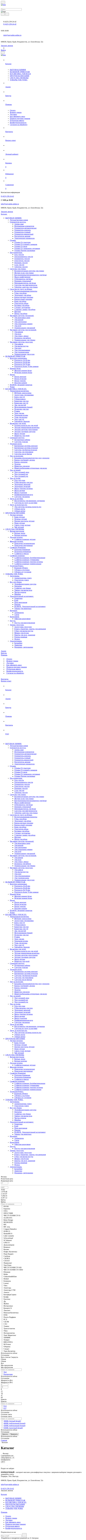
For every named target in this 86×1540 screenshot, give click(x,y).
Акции (3, 651)
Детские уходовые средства (24, 431)
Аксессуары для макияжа (24, 395)
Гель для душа (19, 480)
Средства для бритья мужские (25, 450)
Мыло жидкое (19, 490)
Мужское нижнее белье (23, 373)
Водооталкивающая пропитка (25, 291)
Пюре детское (19, 523)
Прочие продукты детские (24, 521)
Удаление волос (16, 444)
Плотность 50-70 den (22, 364)
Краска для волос (21, 462)
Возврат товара (16, 112)
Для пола (17, 334)
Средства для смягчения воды (25, 285)
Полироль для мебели (22, 338)
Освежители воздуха (18, 222)
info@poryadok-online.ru (12, 35)
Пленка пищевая (20, 637)
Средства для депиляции (23, 452)
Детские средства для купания (26, 429)
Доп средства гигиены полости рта (27, 507)
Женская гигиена (16, 541)
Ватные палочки (20, 535)
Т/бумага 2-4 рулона (22, 570)
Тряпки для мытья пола (23, 590)
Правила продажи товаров (20, 118)
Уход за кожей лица (21, 472)
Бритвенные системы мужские (26, 448)
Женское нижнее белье (23, 370)
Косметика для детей (18, 423)
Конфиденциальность (18, 123)
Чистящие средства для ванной (22, 316)
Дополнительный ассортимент (22, 596)
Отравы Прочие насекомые (24, 250)
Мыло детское (19, 434)
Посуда (13, 621)
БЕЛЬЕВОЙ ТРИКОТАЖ (20, 72)
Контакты (4, 679)
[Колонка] (9, 1465)
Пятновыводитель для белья (25, 283)
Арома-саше (19, 224)
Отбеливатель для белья (23, 279)
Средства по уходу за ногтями (25, 503)
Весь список (6, 1357)
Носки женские (20, 377)
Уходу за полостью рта (18, 505)
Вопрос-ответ (6, 681)
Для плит (17, 348)
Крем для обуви (20, 301)
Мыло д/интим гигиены (23, 488)
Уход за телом (15, 478)
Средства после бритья (23, 454)
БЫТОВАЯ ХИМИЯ (18, 70)
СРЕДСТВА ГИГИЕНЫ (19, 78)
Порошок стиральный (22, 281)
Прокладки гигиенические (24, 543)
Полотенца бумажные (22, 552)
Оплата (12, 110)
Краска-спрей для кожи (23, 299)
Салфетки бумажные (18, 547)
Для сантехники (20, 322)
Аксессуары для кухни (23, 627)
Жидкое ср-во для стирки (24, 273)
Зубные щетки (19, 511)
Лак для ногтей (20, 405)
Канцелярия (14, 617)
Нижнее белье (15, 368)
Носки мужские (20, 379)
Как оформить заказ (17, 116)
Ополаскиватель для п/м (23, 257)
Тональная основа (21, 415)
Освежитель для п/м (22, 259)
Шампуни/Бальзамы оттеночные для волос (30, 468)
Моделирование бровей (23, 407)
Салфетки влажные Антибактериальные (29, 558)
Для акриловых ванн (22, 318)
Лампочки (18, 645)
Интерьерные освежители (24, 226)
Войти (3, 50)
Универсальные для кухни (24, 354)
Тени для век (19, 413)
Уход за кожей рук (21, 476)
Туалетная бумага (17, 566)
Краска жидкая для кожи (23, 297)
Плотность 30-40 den (22, 362)
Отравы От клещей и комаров (25, 244)
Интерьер (14, 611)
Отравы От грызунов (22, 242)
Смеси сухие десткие (22, 525)
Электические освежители (24, 238)
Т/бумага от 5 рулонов (22, 572)
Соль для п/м (19, 265)
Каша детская (19, 517)
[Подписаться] (24, 1535)
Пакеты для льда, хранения (24, 635)
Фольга (17, 639)
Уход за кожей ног (21, 474)
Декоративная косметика (19, 391)
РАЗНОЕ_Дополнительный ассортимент (30, 606)
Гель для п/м (19, 255)
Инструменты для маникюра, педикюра (29, 501)
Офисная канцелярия (22, 619)
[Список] (5, 1465)
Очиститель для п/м (21, 261)
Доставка (13, 114)
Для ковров (18, 332)
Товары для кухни (17, 625)
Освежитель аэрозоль (22, 230)
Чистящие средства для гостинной (23, 330)
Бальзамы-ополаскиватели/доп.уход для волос (31, 458)
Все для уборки (16, 582)
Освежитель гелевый (22, 232)
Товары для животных (22, 608)
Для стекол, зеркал (21, 336)
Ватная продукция (17, 531)
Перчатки (18, 586)
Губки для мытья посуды (23, 631)
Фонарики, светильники (23, 647)
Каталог (4, 214)
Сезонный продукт (17, 438)
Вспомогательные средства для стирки (29, 271)
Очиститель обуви (21, 303)
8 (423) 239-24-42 (9, 24)
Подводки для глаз (21, 409)
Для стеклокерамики (22, 350)
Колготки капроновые (18, 358)
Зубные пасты (19, 509)
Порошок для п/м (21, 263)
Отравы (13, 240)
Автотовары (15, 576)
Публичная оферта (17, 120)
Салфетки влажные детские (24, 539)
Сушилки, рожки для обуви (24, 309)
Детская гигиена (16, 537)
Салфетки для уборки (22, 588)
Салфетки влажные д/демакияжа (26, 560)
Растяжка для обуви (21, 305)
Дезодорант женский (22, 484)
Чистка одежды (20, 592)
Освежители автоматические (25, 228)
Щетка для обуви (20, 314)
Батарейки (18, 643)
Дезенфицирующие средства (25, 584)
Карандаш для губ (21, 403)
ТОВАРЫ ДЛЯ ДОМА (18, 80)
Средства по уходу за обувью (21, 289)
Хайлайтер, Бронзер (22, 421)
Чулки (12, 387)
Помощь (4, 655)
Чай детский (19, 527)
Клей (16, 600)
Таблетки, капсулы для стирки (26, 287)
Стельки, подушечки (22, 307)
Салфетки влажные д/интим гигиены (28, 562)
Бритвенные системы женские (26, 446)
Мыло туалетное (20, 493)
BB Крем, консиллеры (22, 393)
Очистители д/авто (21, 580)
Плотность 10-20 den (22, 360)
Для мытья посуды (21, 346)
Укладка (17, 464)
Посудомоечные (16, 252)
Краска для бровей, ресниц (24, 460)
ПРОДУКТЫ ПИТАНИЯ (19, 76)
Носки (12, 375)
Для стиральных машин (23, 324)
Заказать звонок (7, 46)
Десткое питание (16, 515)
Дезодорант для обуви (22, 295)
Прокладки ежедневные (23, 545)
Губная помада (20, 399)
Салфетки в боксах (21, 554)
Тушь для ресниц (20, 417)
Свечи (16, 615)
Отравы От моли (20, 246)
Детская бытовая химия (19, 220)
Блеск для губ (19, 397)
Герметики (18, 598)
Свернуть (14, 1357)
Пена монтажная (20, 602)
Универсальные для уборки (24, 340)
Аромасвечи (19, 613)
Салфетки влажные (17, 556)
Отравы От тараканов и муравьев (27, 248)
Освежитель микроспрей (23, 234)
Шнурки (17, 311)
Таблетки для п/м (21, 267)
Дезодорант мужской (22, 486)
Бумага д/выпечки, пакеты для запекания (30, 629)
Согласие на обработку (18, 125)
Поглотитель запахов (22, 236)
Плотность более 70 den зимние (26, 366)
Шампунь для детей (21, 436)
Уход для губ (19, 419)
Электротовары (16, 641)
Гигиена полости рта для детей (26, 425)
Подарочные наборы (22, 440)
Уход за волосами (17, 456)
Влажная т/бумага (21, 568)
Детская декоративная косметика (26, 427)
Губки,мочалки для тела (23, 482)
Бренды (4, 653)
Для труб (17, 326)
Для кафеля (18, 344)
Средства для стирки (18, 269)
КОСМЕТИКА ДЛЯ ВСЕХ (20, 74)
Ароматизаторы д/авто (23, 578)
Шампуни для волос (22, 466)
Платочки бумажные (22, 549)
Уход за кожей (15, 470)
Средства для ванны (22, 497)
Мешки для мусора (21, 633)
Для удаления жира (21, 352)
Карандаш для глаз (21, 401)
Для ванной (18, 320)
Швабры (17, 594)
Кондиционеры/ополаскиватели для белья (30, 275)
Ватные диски (19, 533)
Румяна (17, 411)
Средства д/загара (21, 442)
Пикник (17, 604)
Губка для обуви (20, 293)
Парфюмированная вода (23, 495)
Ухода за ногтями (16, 499)
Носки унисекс (20, 381)
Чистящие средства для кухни (21, 342)
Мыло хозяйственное (22, 277)
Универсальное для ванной (24, 328)
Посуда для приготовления (24, 623)
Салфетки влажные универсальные (27, 564)
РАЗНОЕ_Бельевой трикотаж (21, 385)
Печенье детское (20, 519)
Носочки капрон (20, 383)
